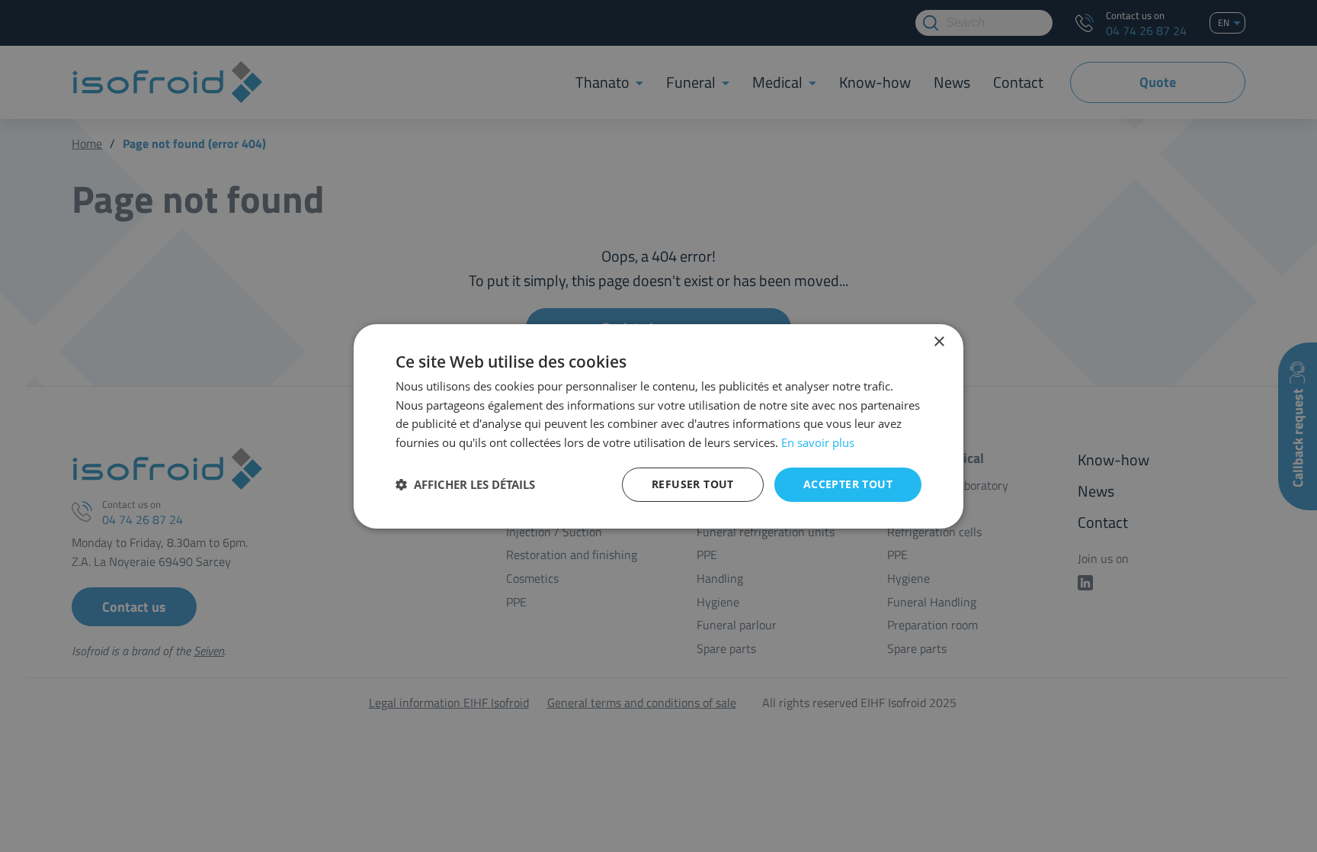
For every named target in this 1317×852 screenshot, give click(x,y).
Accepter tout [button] (847, 484)
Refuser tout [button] (693, 484)
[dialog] (658, 426)
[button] (465, 484)
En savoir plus (817, 442)
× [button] (938, 341)
